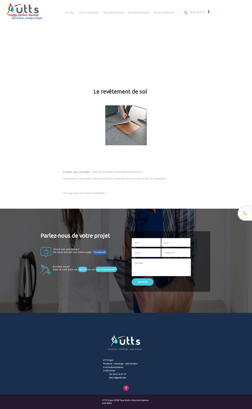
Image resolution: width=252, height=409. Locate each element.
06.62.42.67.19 (198, 12)
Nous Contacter (164, 12)
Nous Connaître (89, 12)
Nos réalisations (138, 12)
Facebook (100, 252)
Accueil (70, 12)
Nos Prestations (113, 12)
